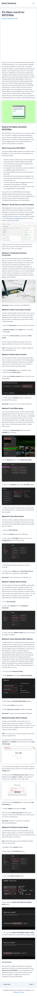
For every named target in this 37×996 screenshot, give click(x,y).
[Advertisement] (18, 39)
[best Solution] (9, 3)
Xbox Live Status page (16, 218)
